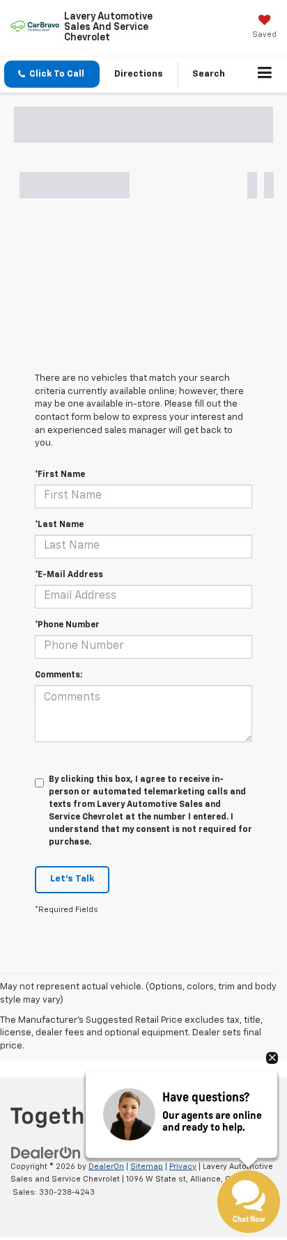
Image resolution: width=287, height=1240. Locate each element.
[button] (52, 74)
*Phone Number (67, 625)
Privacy (182, 1166)
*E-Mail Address (69, 575)
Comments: (58, 675)
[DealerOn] (46, 1152)
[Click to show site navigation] (265, 74)
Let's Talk (72, 879)
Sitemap (146, 1166)
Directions (138, 74)
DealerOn (106, 1166)
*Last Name (59, 525)
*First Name (60, 475)
